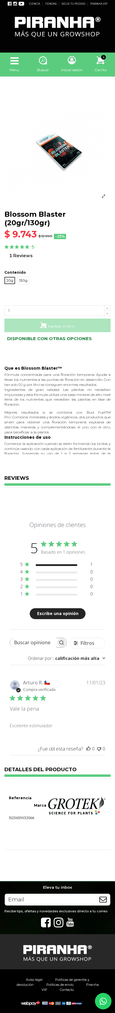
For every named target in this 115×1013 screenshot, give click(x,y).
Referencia (20, 798)
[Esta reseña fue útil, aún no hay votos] (88, 749)
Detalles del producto (40, 769)
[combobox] (66, 658)
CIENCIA (35, 3)
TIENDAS (51, 3)
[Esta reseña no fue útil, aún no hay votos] (99, 749)
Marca (40, 805)
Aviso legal (34, 980)
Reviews (16, 478)
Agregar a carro (61, 326)
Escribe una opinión (57, 613)
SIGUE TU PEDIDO (74, 3)
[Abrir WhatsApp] (103, 1001)
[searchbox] (33, 642)
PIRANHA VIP (98, 3)
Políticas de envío (59, 985)
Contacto (67, 990)
